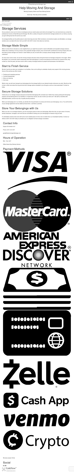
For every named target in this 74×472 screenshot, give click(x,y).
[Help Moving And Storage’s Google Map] (5, 465)
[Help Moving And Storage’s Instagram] (4, 465)
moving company (19, 50)
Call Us (2, 25)
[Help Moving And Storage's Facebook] (3, 465)
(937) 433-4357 (6, 22)
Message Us (7, 25)
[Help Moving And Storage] (37, 4)
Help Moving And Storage (37, 7)
